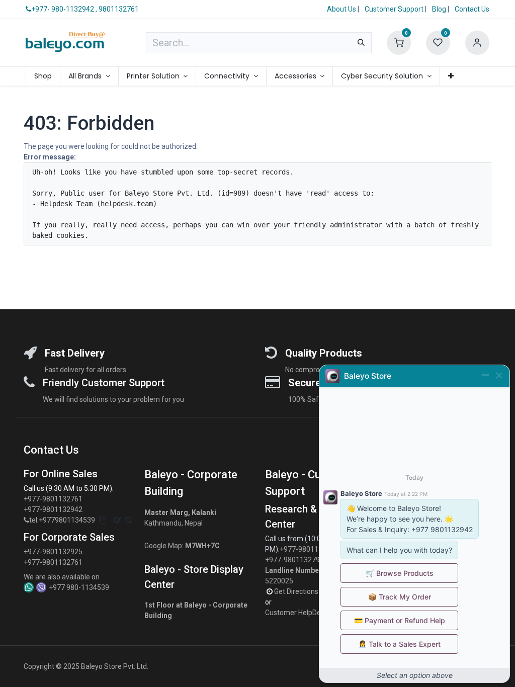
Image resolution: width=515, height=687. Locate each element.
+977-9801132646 (310, 549)
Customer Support (395, 9)
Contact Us (472, 9)
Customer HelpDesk (297, 613)
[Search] (361, 43)
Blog (440, 9)
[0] (399, 42)
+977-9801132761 (53, 499)
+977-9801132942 (54, 509)
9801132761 (119, 9)
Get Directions (297, 591)
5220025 (279, 581)
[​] (26, 520)
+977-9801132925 (53, 552)
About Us (341, 9)
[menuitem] (43, 76)
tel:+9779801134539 (62, 520)
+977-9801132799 (294, 560)
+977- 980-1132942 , (64, 9)
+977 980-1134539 (79, 587)
